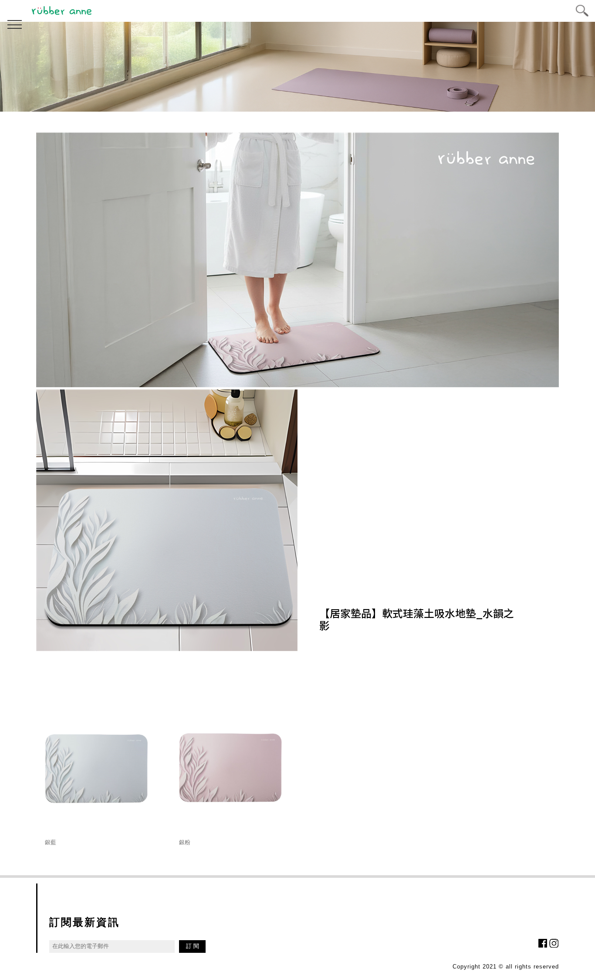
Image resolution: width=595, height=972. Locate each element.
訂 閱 (192, 946)
